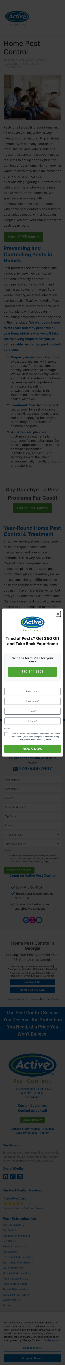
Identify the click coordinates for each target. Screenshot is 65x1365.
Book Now (32, 749)
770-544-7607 (32, 672)
